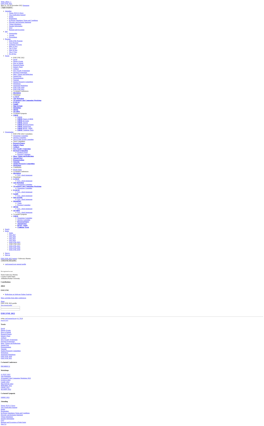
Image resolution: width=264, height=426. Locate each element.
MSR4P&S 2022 (6, 386)
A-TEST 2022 (5, 374)
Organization (9, 132)
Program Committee (23, 154)
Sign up (7, 255)
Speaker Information (15, 26)
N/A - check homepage (24, 175)
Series (11, 233)
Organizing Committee (20, 136)
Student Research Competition (23, 82)
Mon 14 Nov (13, 46)
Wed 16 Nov (13, 50)
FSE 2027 (12, 235)
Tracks (7, 56)
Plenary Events (18, 61)
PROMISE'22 (5, 366)
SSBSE (19, 117)
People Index (17, 170)
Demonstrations (18, 78)
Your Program (13, 43)
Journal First (17, 76)
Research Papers (18, 65)
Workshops (17, 84)
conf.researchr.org (10, 318)
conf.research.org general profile (15, 264)
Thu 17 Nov (13, 52)
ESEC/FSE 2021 (18, 89)
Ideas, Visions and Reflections (23, 74)
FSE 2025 (12, 238)
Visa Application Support (17, 15)
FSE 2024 (12, 240)
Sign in (7, 253)
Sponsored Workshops (20, 85)
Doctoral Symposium (20, 72)
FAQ (10, 28)
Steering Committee (19, 137)
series (14, 258)
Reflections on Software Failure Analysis (18, 294)
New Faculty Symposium (21, 71)
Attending (8, 11)
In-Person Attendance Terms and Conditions (23, 20)
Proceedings (13, 37)
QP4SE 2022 (5, 387)
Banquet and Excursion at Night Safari (13, 422)
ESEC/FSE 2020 (18, 87)
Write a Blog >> (6, 2)
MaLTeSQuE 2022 (7, 384)
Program (8, 39)
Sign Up (3, 424)
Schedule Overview (15, 44)
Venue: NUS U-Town (16, 13)
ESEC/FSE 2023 (14, 242)
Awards (11, 35)
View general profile (6, 305)
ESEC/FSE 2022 (6, 258)
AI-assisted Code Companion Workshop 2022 (16, 378)
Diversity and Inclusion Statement (20, 22)
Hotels (11, 17)
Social (15, 59)
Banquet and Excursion (16, 30)
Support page (4, 320)
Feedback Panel (22, 152)
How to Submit (18, 63)
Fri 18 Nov (12, 54)
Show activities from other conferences (13, 298)
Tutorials (16, 80)
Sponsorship (13, 33)
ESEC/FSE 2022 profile (9, 260)
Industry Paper (18, 67)
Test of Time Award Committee (23, 139)
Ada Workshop (6, 376)
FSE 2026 (12, 236)
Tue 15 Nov (13, 48)
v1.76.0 (19, 318)
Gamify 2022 (5, 382)
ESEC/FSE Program (15, 41)
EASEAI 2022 (6, 380)
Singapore (26, 5)
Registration (13, 18)
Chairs (19, 203)
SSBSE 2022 (5, 397)
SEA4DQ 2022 (6, 389)
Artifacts (16, 69)
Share (3, 301)
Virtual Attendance (15, 24)
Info (6, 31)
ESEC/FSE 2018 (14, 250)
